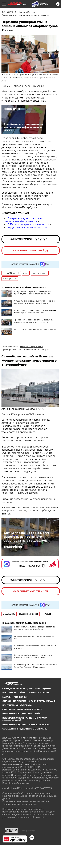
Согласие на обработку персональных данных (27, 793)
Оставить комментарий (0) (30, 250)
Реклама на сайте (13, 692)
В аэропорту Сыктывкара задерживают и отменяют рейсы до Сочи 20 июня (33, 656)
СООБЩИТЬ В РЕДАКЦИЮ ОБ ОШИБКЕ (24, 728)
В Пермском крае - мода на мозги (28, 224)
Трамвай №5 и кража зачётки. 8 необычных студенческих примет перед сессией (34, 321)
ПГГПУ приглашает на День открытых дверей (35, 329)
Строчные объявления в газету (22, 709)
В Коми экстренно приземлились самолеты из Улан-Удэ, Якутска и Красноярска (35, 666)
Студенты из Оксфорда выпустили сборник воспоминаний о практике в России (34, 302)
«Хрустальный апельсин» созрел (28, 227)
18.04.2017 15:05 (9, 12)
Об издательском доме (17, 688)
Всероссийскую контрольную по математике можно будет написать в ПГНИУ (35, 311)
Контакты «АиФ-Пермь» (17, 705)
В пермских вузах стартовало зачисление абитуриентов (24, 220)
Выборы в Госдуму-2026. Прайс (21, 713)
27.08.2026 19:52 (9, 346)
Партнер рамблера (28, 831)
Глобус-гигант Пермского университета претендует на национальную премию (32, 292)
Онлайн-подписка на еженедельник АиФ (29, 701)
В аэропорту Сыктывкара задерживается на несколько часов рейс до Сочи (34, 628)
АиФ (3, 80)
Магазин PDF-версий (15, 697)
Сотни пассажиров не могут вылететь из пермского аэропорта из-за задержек (26, 536)
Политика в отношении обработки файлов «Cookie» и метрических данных (25, 802)
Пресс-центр (43, 688)
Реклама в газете (38, 692)
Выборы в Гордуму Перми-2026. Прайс (26, 724)
